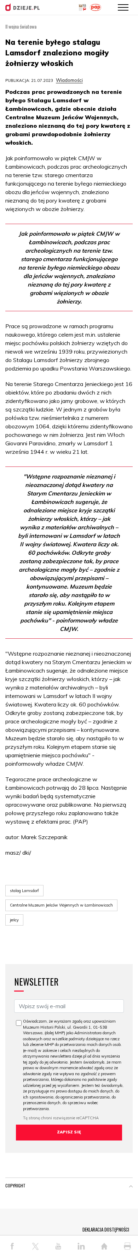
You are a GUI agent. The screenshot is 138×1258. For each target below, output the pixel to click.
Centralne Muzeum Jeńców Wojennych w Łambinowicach (61, 905)
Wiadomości (69, 80)
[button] (131, 1187)
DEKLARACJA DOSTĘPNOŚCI (105, 1229)
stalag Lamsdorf (24, 890)
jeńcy (14, 919)
